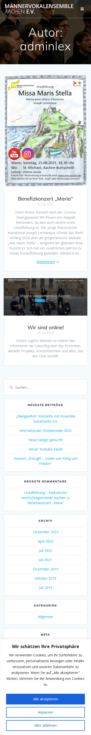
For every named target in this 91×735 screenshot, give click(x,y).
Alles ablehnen (45, 725)
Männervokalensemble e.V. (39, 8)
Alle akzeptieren (45, 699)
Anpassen (45, 712)
